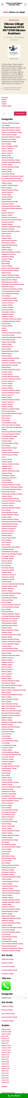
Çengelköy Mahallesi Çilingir (11, 321)
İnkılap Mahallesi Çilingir (10, 524)
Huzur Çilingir (6, 510)
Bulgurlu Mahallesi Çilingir (10, 275)
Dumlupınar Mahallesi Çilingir (11, 363)
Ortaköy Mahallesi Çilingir (10, 752)
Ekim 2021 (5, 1043)
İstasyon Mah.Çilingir (9, 538)
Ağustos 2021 (6, 1045)
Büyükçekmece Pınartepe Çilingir (13, 284)
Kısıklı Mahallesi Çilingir (9, 598)
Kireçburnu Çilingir (8, 595)
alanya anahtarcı (7, 153)
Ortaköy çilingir (7, 750)
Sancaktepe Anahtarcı (9, 812)
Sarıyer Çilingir (7, 828)
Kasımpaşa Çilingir (8, 570)
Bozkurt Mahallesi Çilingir (10, 270)
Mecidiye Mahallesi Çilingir (11, 681)
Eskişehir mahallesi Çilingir (11, 409)
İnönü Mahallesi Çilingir (9, 526)
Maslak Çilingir (7, 678)
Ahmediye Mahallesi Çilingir (11, 137)
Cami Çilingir (6, 296)
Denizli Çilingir (6, 349)
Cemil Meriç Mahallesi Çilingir (12, 319)
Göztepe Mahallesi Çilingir (10, 464)
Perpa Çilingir (6, 773)
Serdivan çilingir (7, 837)
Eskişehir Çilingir (7, 406)
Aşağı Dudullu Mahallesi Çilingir (12, 181)
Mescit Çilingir (6, 701)
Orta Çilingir (6, 743)
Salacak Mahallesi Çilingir (10, 800)
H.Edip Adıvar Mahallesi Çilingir (12, 487)
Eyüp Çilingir (6, 418)
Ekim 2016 (5, 1075)
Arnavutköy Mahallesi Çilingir (11, 178)
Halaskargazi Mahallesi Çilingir (12, 494)
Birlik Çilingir (6, 261)
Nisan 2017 (5, 1073)
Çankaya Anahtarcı (8, 303)
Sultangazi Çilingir (8, 874)
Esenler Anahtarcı (8, 395)
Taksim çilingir (6, 879)
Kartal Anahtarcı (7, 563)
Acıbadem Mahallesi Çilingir (11, 130)
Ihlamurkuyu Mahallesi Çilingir (12, 521)
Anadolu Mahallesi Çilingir (10, 167)
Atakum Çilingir (7, 187)
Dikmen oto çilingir (15, 89)
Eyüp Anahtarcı (7, 416)
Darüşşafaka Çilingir (8, 339)
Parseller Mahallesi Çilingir (10, 766)
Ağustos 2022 (6, 1029)
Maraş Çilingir (6, 676)
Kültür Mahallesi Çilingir (9, 625)
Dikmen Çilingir (14, 20)
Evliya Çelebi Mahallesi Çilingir (12, 413)
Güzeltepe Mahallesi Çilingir (11, 485)
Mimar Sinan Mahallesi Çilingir (12, 711)
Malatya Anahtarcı (8, 658)
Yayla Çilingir (6, 934)
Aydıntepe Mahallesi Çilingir (11, 206)
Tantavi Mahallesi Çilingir (10, 881)
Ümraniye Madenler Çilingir (11, 909)
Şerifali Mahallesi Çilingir (10, 840)
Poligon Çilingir (7, 777)
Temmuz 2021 (6, 1048)
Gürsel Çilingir (6, 480)
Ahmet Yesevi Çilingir (9, 139)
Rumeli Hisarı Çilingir (9, 791)
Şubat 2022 (5, 1038)
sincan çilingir (6, 851)
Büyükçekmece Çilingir (9, 280)
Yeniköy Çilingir (7, 939)
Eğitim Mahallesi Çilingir (10, 365)
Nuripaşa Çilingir (7, 729)
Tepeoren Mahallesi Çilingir (11, 890)
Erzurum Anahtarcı (8, 381)
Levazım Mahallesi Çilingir (10, 644)
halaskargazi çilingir (8, 491)
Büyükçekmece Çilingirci (10, 282)
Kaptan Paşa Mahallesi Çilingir (12, 554)
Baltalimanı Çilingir (8, 229)
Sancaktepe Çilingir (8, 814)
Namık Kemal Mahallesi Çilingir (12, 722)
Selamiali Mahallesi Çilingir (11, 830)
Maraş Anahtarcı (7, 674)
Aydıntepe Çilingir (8, 204)
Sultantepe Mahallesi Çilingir (11, 877)
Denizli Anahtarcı (7, 346)
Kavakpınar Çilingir (8, 579)
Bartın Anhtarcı (7, 233)
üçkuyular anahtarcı (8, 907)
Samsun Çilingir (7, 805)
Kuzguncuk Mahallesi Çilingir (11, 641)
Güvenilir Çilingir (7, 482)
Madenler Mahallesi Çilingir (11, 655)
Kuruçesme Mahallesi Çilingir (11, 634)
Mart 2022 (5, 1036)
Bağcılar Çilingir (7, 215)
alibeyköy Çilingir (7, 158)
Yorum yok (15, 40)
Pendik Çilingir (6, 771)
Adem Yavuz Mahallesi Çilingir (12, 132)
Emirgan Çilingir (7, 372)
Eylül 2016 (5, 1078)
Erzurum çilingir (7, 386)
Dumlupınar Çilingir (8, 360)
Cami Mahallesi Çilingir (9, 298)
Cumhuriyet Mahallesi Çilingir (11, 337)
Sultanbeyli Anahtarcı (9, 867)
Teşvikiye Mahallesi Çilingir (11, 900)
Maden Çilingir (6, 653)
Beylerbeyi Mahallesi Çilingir (11, 252)
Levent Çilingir (6, 646)
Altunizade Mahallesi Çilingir (11, 162)
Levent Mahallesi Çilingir (10, 648)
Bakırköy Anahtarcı (8, 222)
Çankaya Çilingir (7, 305)
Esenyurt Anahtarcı (8, 402)
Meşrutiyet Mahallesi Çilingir (11, 706)
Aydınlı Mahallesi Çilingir (10, 201)
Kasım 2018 (5, 1068)
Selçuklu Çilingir (7, 833)
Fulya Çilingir (6, 445)
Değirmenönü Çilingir (9, 342)
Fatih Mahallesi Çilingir (9, 423)
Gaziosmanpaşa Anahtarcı (10, 452)
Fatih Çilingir (6, 420)
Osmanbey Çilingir (8, 757)
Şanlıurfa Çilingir (7, 819)
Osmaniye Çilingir (8, 759)
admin (11, 37)
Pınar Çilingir (6, 775)
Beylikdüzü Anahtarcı (9, 254)
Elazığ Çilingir (6, 367)
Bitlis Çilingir (6, 263)
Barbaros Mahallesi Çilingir (11, 231)
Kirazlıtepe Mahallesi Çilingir (11, 593)
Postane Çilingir (7, 780)
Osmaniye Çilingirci (8, 761)
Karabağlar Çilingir (8, 556)
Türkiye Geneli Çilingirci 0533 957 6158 (14, 4)
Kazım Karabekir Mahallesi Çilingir (13, 584)
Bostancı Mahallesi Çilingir (10, 268)
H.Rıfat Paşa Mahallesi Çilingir (12, 489)
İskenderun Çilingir (8, 531)
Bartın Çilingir (6, 236)
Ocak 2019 (5, 1064)
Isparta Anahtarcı (7, 533)
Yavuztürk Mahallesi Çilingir (11, 932)
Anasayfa (5, 97)
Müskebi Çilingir (7, 717)
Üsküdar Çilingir (7, 914)
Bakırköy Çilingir (7, 224)
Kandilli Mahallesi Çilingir (10, 551)
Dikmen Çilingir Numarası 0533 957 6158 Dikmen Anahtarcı (14, 28)
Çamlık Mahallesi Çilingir (10, 300)
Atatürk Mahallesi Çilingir (10, 190)
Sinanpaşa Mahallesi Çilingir (11, 847)
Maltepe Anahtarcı (8, 662)
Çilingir (4, 102)
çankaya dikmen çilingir (10, 87)
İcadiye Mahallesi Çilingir (10, 515)
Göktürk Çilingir (7, 461)
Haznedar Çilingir (7, 505)
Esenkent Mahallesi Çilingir (11, 393)
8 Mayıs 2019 (20, 37)
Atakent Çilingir (7, 183)
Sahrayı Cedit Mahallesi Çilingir (12, 798)
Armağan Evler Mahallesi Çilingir (12, 176)
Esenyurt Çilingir (7, 404)
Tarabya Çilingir (7, 884)
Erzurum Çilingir (7, 383)
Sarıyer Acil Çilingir (8, 826)
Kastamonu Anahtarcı (9, 574)
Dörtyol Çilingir (7, 356)
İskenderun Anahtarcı (9, 528)
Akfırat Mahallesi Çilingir (10, 146)
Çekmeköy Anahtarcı (9, 312)
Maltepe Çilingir (7, 664)
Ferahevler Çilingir (8, 438)
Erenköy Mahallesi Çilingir (10, 376)
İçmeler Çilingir (7, 517)
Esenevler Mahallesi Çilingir (11, 390)
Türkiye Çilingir (7, 904)
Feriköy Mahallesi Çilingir (10, 443)
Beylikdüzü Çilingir (8, 256)
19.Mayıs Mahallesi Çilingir (10, 123)
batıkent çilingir (7, 238)
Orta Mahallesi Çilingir (9, 745)
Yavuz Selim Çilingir (8, 930)
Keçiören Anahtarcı (8, 588)
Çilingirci (5, 330)
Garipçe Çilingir (7, 450)
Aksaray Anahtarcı (8, 148)
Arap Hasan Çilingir (8, 174)
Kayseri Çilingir (7, 581)
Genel (4, 457)
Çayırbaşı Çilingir (7, 309)
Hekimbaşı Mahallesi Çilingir (11, 508)
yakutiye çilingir (7, 925)
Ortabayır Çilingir (7, 747)
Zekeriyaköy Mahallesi (9, 946)
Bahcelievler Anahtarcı (9, 217)
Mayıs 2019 (5, 1054)
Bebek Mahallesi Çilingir (10, 245)
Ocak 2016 (5, 1080)
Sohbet (4, 104)
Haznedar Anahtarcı (8, 503)
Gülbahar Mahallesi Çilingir (11, 471)
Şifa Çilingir (5, 842)
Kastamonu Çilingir (8, 577)
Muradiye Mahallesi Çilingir (11, 713)
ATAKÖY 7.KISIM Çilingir (9, 185)
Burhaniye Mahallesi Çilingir (11, 277)
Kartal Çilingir (6, 565)
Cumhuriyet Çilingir (8, 335)
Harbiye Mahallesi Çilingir (10, 498)
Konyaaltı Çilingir (7, 611)
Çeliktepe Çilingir (7, 316)
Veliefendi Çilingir (8, 920)
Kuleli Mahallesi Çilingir (9, 623)
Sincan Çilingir (6, 849)
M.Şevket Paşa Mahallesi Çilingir (12, 651)
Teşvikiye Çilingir (7, 897)
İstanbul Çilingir (7, 535)
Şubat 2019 (5, 1061)
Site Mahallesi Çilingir (9, 858)
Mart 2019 (5, 1059)
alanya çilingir (6, 155)
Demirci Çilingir (7, 344)
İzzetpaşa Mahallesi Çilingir (11, 547)
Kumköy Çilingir (7, 628)
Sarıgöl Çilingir (7, 824)
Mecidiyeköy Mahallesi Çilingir (12, 685)
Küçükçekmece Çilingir (9, 621)
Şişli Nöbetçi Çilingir (8, 856)
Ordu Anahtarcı (7, 734)
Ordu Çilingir (6, 736)
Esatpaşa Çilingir (7, 388)
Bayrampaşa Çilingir (8, 243)
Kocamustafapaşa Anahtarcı (11, 604)
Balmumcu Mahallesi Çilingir (11, 226)
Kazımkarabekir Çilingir (9, 586)
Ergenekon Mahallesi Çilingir (11, 379)
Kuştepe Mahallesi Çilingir (10, 639)
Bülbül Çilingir (6, 273)
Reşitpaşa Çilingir (7, 789)
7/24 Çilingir (6, 125)
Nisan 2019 (5, 1057)
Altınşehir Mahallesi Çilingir (11, 160)
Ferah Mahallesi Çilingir (9, 436)
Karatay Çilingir (7, 561)
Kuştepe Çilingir (7, 637)
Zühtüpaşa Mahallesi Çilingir (11, 950)
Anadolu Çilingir (7, 164)
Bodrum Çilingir (7, 266)
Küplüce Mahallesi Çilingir (10, 630)
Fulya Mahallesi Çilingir (9, 448)
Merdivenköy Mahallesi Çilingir (12, 694)
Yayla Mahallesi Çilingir (9, 937)
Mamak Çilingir (7, 667)
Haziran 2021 (6, 1050)
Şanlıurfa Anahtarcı (8, 817)
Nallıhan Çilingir (7, 720)
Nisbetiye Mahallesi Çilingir (11, 727)
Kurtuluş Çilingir (7, 632)
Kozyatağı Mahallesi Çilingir (11, 616)
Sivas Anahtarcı (7, 860)
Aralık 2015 (5, 1082)
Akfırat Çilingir (6, 144)
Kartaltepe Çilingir (8, 568)
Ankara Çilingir (7, 171)
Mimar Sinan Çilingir (8, 708)
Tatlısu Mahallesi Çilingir (10, 886)
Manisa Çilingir (7, 671)
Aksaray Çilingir (7, 151)
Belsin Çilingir (6, 247)
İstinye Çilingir (6, 540)
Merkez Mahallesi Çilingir (10, 699)
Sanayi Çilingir (6, 807)
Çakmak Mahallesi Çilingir (10, 293)
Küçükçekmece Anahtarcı (10, 618)
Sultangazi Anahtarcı (9, 872)
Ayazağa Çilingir (7, 197)
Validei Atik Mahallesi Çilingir (11, 918)
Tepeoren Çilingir (7, 888)
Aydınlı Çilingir (6, 199)
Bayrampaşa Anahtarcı (9, 240)
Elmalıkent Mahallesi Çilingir (11, 369)
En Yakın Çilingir (7, 374)
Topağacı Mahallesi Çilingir (11, 902)
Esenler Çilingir (7, 397)
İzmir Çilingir (6, 545)
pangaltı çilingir (7, 764)
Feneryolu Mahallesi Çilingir (11, 434)
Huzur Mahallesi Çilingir (10, 512)
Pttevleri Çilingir (7, 784)
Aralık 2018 (5, 1066)
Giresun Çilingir (7, 459)
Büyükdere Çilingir (8, 286)
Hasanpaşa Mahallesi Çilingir (11, 501)
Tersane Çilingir (7, 895)
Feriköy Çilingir (7, 441)
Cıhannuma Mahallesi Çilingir (11, 333)
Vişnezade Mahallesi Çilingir (11, 923)
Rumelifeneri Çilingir (8, 796)
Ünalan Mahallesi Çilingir (10, 911)
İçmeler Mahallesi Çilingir (10, 519)
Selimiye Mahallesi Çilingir (10, 835)
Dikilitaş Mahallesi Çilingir (10, 351)
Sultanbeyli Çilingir (8, 870)
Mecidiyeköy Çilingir (8, 683)
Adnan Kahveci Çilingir (9, 134)
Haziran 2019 (6, 1052)
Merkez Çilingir (7, 697)
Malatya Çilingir (7, 660)
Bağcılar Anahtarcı (8, 213)
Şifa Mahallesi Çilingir (9, 844)
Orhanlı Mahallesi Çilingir (10, 741)
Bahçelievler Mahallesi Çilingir (12, 220)
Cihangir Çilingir (7, 326)
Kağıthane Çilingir (8, 549)
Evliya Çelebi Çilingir (8, 411)
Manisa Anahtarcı (7, 669)
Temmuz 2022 (6, 1031)
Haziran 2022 (6, 1034)
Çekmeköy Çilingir (8, 314)
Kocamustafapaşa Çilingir (10, 607)
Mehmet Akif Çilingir (8, 687)
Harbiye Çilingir (7, 496)
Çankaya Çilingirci (8, 307)
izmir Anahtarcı (7, 542)
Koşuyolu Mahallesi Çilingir (11, 614)
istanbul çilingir (7, 106)
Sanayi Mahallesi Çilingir (10, 810)
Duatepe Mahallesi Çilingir (10, 358)
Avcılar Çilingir (7, 194)
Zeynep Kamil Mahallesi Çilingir (12, 948)
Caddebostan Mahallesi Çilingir (12, 289)
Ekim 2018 (5, 1071)
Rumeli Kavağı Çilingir (9, 794)
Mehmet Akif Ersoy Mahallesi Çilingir (14, 690)
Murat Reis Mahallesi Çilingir (11, 715)
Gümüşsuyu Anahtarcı (9, 478)
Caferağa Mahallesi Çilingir (11, 291)
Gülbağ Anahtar (7, 466)
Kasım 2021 (5, 1041)
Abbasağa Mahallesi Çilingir (11, 128)
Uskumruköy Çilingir (8, 916)
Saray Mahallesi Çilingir (10, 821)
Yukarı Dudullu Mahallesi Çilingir (12, 943)
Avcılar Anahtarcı (7, 192)
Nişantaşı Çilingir (7, 724)
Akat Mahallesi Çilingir (9, 141)
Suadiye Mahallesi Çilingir (10, 865)
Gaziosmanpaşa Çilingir (10, 455)
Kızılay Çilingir (6, 602)
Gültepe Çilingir (7, 473)
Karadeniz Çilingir (8, 558)
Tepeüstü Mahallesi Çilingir (11, 893)
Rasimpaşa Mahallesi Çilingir (11, 787)
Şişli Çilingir (5, 854)
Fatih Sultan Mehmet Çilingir (11, 425)
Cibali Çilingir (6, 323)
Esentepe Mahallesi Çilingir (11, 399)
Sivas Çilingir (6, 863)
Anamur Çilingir (7, 169)
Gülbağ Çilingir (7, 468)
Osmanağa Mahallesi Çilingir (11, 754)
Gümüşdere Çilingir (8, 475)
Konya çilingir (6, 609)
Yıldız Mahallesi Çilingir (9, 941)
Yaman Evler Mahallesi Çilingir (12, 927)
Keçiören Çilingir (7, 591)
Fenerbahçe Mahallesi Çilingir (11, 431)
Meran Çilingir (6, 692)
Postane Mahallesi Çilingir (10, 782)
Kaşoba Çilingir (7, 572)
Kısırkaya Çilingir (7, 600)
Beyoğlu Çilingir (7, 259)
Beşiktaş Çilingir (7, 250)
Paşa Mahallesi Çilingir (9, 768)
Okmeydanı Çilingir (8, 731)
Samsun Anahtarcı (8, 803)
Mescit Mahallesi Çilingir (10, 704)
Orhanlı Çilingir (7, 738)
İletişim (4, 99)
